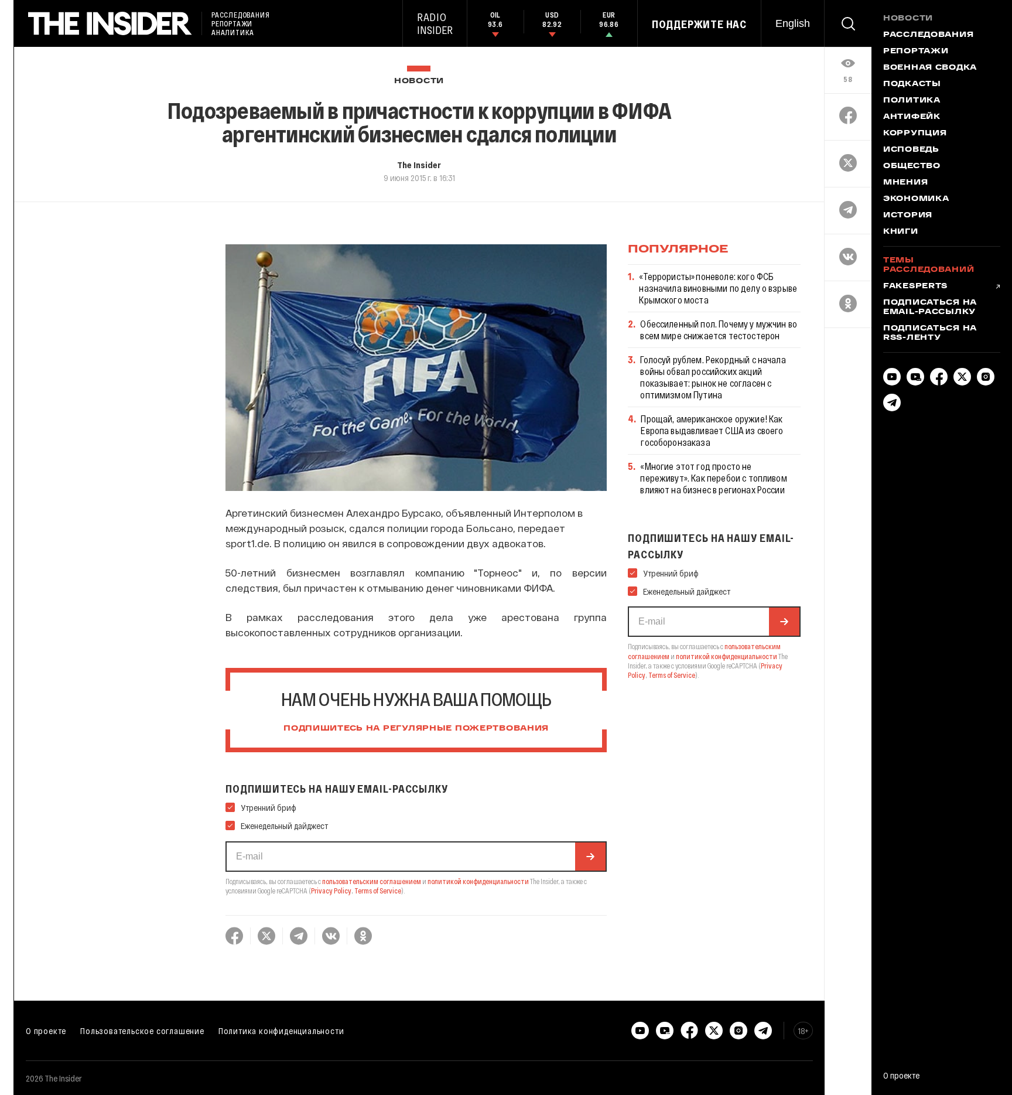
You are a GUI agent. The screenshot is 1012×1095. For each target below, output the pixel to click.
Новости (419, 81)
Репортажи (915, 51)
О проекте (46, 1030)
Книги (900, 232)
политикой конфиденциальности (478, 881)
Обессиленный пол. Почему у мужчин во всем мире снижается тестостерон (718, 329)
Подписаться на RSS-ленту (930, 333)
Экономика (916, 199)
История (907, 215)
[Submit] (590, 856)
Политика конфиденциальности (281, 1030)
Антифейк (912, 117)
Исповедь (911, 149)
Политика (912, 100)
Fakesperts (915, 286)
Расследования (928, 35)
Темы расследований (928, 265)
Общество (912, 166)
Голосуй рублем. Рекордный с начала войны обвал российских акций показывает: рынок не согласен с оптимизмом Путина (712, 377)
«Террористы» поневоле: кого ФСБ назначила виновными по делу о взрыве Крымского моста (718, 288)
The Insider (419, 164)
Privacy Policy (331, 890)
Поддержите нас (699, 24)
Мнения (905, 182)
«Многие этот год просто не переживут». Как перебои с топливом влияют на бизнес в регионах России (713, 477)
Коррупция (914, 133)
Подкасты (912, 84)
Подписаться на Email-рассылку (930, 307)
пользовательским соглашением (371, 881)
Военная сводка (930, 67)
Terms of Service (377, 890)
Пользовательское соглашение (142, 1030)
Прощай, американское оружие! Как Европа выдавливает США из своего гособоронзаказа (712, 430)
